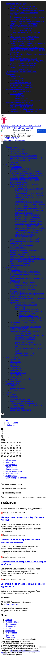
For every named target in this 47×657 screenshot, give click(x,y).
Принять (42, 647)
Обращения (10, 631)
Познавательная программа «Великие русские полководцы (20, 540)
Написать (41, 131)
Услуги (8, 628)
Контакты (9, 635)
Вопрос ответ (11, 633)
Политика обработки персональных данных (19, 653)
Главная (8, 620)
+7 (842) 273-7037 (11, 138)
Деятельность (11, 624)
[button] (13, 140)
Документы (10, 626)
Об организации (12, 622)
